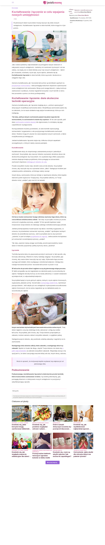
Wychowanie (77, 422)
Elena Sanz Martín (86, 12)
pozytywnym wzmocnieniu (21, 85)
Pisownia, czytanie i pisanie (20, 422)
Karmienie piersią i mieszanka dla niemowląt (42, 451)
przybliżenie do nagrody (39, 236)
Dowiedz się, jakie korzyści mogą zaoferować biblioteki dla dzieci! (20, 427)
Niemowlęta (15, 8)
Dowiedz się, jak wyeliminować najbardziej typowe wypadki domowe (81, 427)
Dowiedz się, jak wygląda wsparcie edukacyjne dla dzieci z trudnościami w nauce (21, 454)
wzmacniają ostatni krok (49, 283)
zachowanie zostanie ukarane (26, 122)
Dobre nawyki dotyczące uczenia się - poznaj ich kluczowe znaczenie (62, 427)
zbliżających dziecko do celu (37, 162)
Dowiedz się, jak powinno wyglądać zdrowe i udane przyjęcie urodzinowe (41, 427)
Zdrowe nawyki (57, 450)
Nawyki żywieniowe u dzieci (40, 422)
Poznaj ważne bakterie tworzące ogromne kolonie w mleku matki (41, 456)
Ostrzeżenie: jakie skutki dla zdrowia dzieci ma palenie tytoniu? (83, 454)
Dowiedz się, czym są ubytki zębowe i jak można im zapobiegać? (62, 454)
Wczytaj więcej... (52, 462)
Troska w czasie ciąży (80, 450)
